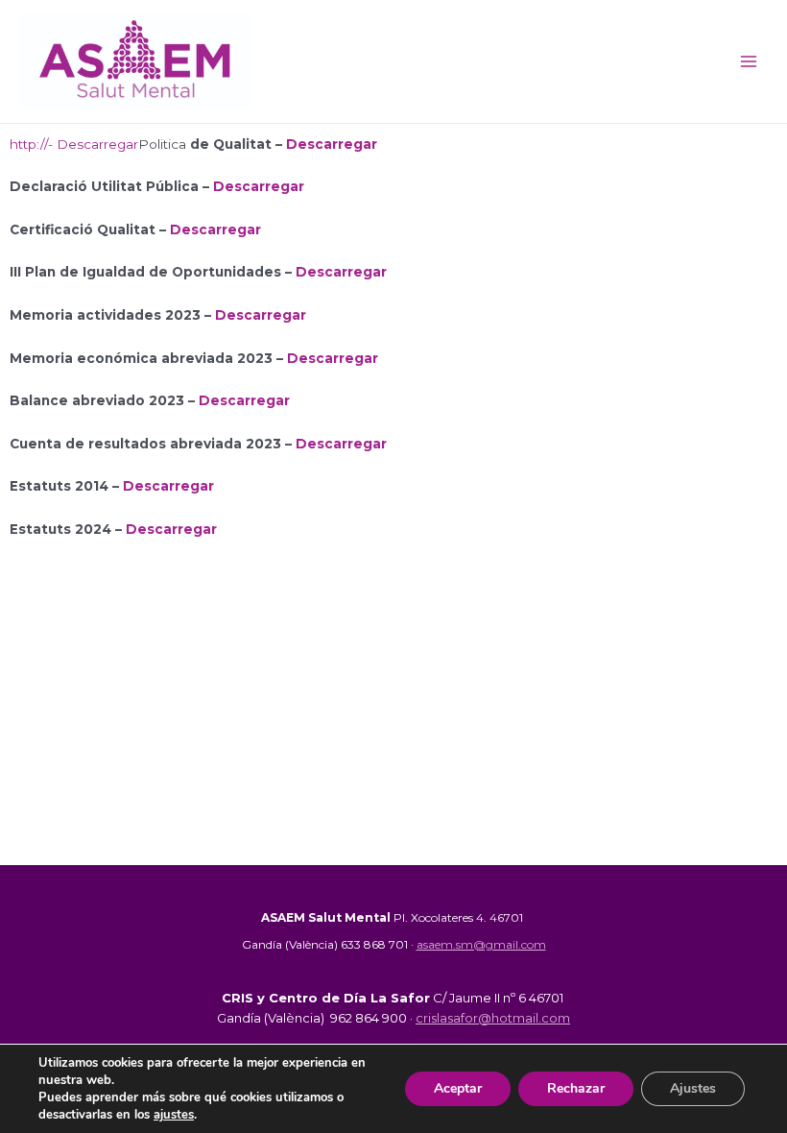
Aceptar (458, 1088)
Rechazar (576, 1088)
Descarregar (331, 144)
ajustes (174, 1114)
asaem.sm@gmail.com (481, 944)
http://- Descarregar (74, 144)
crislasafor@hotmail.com (493, 1017)
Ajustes (693, 1088)
